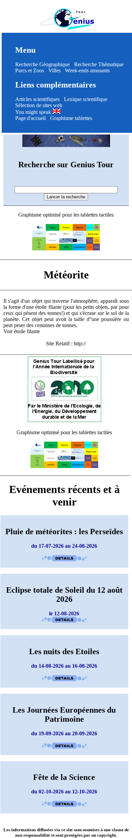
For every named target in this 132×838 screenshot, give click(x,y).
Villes (54, 70)
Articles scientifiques (37, 99)
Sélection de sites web (38, 105)
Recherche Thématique (99, 64)
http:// (80, 343)
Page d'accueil (30, 118)
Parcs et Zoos (29, 70)
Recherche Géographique (42, 64)
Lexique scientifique (85, 99)
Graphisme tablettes (71, 118)
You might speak (33, 112)
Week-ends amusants (87, 70)
